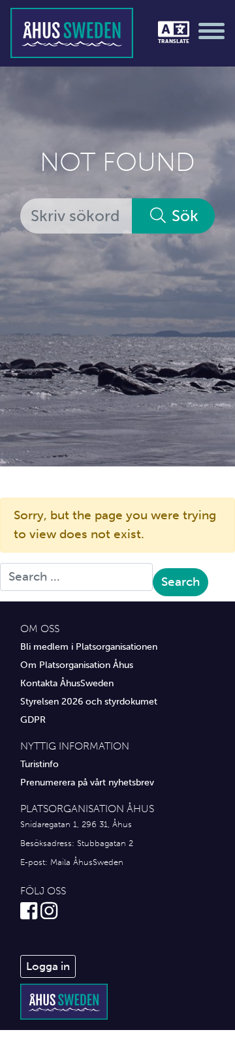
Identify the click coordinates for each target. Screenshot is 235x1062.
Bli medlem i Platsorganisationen (88, 646)
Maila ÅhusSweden (86, 862)
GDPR (33, 719)
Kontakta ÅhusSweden (67, 683)
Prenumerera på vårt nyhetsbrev (87, 782)
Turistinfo (39, 764)
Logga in (48, 966)
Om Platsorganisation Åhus (76, 665)
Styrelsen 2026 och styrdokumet (88, 701)
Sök (183, 215)
